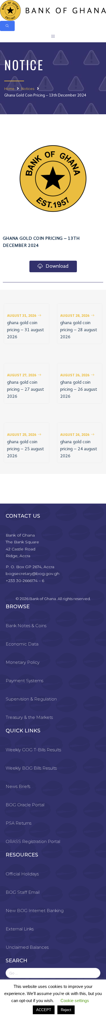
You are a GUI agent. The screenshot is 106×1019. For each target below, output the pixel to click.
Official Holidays (22, 874)
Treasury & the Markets (29, 717)
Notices (27, 88)
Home (9, 88)
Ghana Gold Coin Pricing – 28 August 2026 (78, 330)
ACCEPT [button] (43, 1010)
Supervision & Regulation (31, 699)
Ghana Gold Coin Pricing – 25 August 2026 (25, 449)
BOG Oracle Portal (25, 804)
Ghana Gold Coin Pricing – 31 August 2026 (25, 330)
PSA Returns (18, 823)
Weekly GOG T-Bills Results (33, 749)
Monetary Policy (23, 662)
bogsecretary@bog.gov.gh (32, 573)
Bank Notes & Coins (26, 625)
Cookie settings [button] (74, 1000)
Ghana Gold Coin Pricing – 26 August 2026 (78, 389)
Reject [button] (66, 1010)
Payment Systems (24, 680)
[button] (24, 315)
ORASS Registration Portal (33, 841)
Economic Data (22, 644)
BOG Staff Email (23, 892)
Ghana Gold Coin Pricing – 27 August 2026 (25, 389)
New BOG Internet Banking (35, 910)
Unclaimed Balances (27, 947)
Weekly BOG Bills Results (31, 768)
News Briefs (18, 786)
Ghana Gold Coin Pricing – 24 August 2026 (78, 449)
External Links (20, 929)
